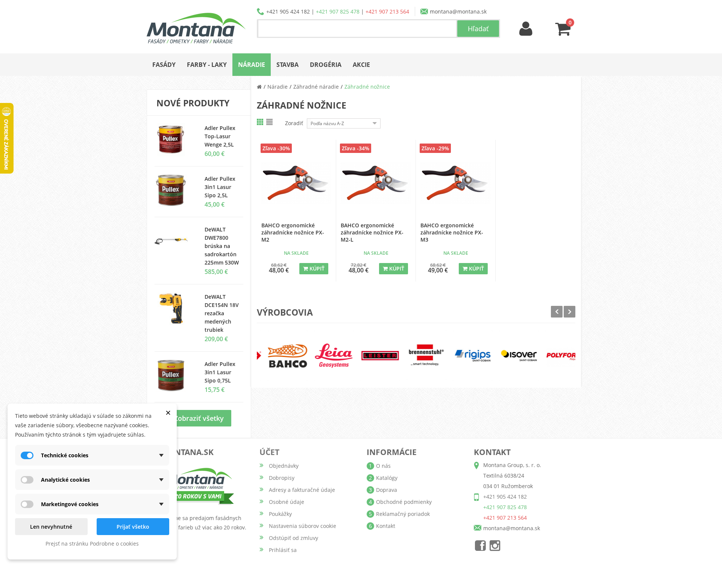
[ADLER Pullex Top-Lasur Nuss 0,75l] (174, 139)
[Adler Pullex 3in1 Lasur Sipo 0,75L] (174, 190)
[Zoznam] (270, 122)
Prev (557, 312)
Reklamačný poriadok (403, 513)
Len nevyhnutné (51, 526)
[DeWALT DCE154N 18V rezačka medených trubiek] (174, 308)
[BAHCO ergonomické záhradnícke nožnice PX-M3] (455, 183)
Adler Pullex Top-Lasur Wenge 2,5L (220, 136)
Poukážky (280, 513)
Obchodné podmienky (404, 501)
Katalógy (386, 477)
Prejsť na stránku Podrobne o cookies (92, 543)
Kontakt (385, 525)
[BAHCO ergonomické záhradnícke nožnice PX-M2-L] (376, 183)
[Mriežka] (260, 122)
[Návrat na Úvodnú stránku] (259, 86)
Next (569, 312)
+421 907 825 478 (337, 11)
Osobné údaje (286, 501)
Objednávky (284, 465)
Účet (269, 452)
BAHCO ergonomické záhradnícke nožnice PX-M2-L (372, 232)
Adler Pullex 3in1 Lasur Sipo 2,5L (220, 187)
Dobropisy (281, 477)
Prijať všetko (133, 526)
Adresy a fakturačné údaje (302, 489)
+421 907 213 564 (387, 11)
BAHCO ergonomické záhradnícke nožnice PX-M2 (292, 232)
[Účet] (526, 29)
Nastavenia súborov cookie (302, 525)
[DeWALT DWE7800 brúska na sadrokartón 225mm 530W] (174, 241)
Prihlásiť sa (283, 549)
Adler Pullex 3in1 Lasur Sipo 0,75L (220, 372)
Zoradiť (294, 123)
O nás (383, 465)
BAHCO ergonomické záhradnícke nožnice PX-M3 (451, 232)
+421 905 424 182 (288, 11)
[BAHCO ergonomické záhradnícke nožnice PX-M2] (296, 183)
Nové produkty (192, 103)
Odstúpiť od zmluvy (293, 537)
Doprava (386, 489)
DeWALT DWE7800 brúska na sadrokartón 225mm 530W (222, 246)
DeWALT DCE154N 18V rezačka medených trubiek (222, 313)
